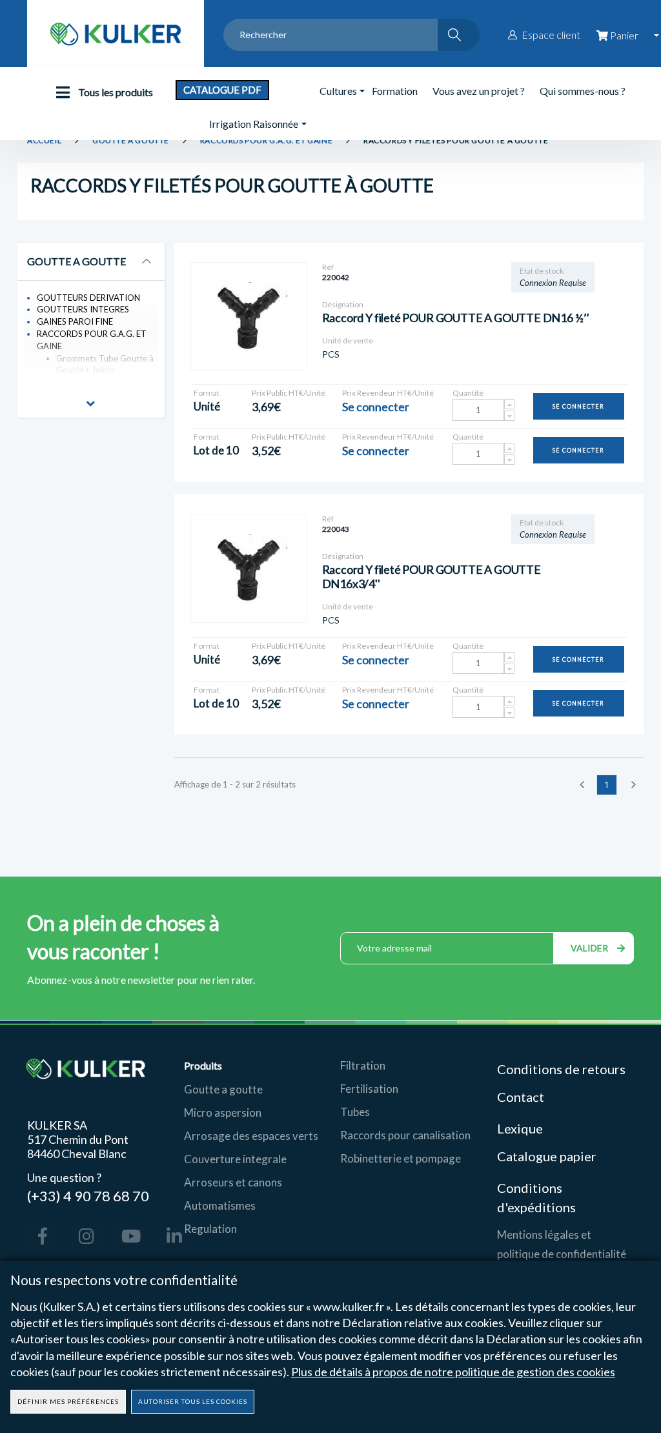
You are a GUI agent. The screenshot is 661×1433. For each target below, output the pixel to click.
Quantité (468, 393)
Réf (328, 267)
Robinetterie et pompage (400, 1158)
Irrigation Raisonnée (253, 123)
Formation (395, 91)
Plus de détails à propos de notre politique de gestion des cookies (453, 1372)
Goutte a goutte (223, 1089)
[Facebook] (42, 1236)
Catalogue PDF (222, 90)
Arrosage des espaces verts (251, 1136)
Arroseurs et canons (233, 1182)
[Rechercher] (459, 35)
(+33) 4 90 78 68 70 (88, 1195)
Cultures (338, 91)
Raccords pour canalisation (405, 1135)
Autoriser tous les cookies (192, 1401)
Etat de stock (542, 271)
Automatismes (220, 1205)
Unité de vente (347, 340)
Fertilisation (369, 1088)
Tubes (355, 1112)
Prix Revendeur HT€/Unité (388, 393)
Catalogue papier (546, 1156)
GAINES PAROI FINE (75, 321)
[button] (90, 405)
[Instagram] (86, 1236)
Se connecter (578, 406)
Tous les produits (114, 92)
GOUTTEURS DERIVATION (88, 297)
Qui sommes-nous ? (582, 91)
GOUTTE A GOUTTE (130, 140)
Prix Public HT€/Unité (288, 393)
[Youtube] (130, 1236)
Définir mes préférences (68, 1401)
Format (206, 393)
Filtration (362, 1065)
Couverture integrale (235, 1159)
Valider (591, 947)
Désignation (342, 304)
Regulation (210, 1228)
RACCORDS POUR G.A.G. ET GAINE (266, 140)
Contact (520, 1096)
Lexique (521, 1128)
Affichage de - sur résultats (235, 784)
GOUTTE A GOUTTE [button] (76, 261)
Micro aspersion (222, 1112)
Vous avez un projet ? (478, 91)
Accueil (44, 140)
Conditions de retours (561, 1069)
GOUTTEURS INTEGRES (83, 309)
